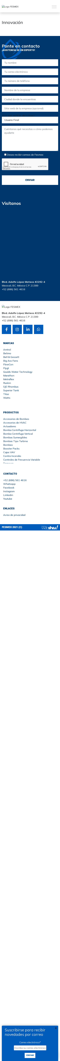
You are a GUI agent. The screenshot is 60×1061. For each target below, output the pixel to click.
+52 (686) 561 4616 (15, 480)
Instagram (9, 491)
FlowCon (8, 364)
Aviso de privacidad (14, 514)
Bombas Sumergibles (15, 437)
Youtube (7, 498)
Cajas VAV (9, 452)
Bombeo (8, 444)
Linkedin (8, 495)
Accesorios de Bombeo (16, 418)
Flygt (6, 368)
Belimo (7, 353)
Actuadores (9, 426)
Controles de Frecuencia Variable (21, 459)
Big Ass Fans (10, 360)
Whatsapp (9, 483)
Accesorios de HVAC (14, 422)
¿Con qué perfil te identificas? (18, 115)
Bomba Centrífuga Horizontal (19, 430)
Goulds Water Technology (17, 371)
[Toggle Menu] (54, 6)
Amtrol (7, 349)
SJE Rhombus (10, 386)
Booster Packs (11, 448)
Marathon (8, 375)
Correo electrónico (30, 1042)
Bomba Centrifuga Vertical (18, 433)
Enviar (30, 1055)
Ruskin (7, 382)
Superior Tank (11, 390)
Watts (6, 397)
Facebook (8, 487)
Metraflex (8, 379)
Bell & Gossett (11, 357)
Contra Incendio (12, 455)
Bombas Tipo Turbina (15, 441)
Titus (6, 394)
